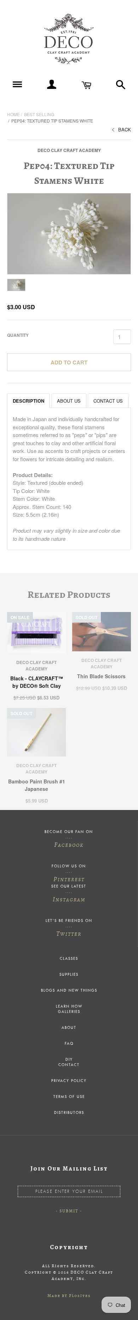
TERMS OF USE (69, 1097)
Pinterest (69, 879)
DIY (69, 1059)
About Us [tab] (69, 400)
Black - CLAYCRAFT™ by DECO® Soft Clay (36, 682)
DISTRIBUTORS (69, 1113)
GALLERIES (69, 1012)
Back (124, 129)
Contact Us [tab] (108, 400)
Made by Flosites (69, 1295)
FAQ (69, 1044)
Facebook (69, 844)
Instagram (69, 899)
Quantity (18, 335)
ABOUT (69, 1028)
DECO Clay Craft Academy (69, 150)
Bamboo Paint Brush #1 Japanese (36, 785)
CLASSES (69, 959)
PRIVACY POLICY (69, 1081)
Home (13, 114)
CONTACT (69, 1065)
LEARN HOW (69, 1006)
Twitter (68, 933)
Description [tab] (28, 400)
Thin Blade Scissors (101, 676)
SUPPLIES (69, 974)
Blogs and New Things (69, 990)
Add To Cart (69, 362)
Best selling (39, 114)
